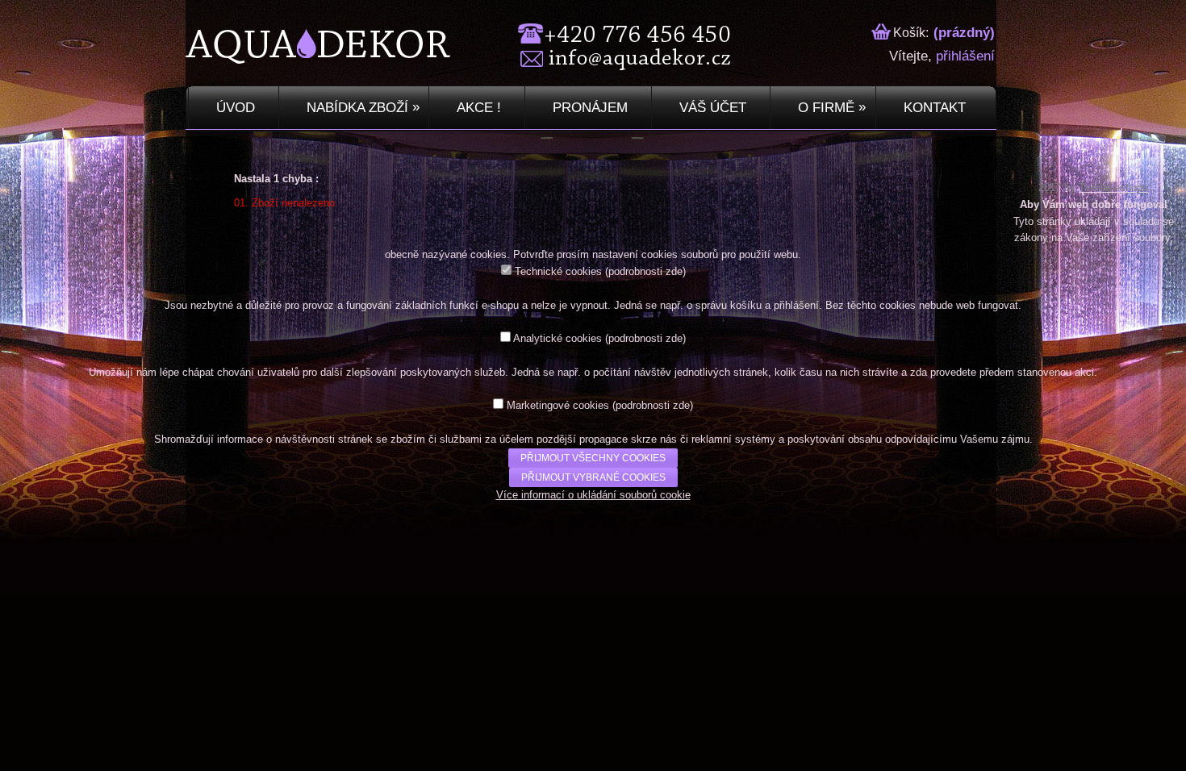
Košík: (909, 33)
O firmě (830, 107)
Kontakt (933, 107)
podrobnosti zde (645, 271)
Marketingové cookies (558, 405)
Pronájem (588, 107)
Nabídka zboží (361, 107)
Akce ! (477, 107)
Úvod (233, 107)
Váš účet (710, 107)
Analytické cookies (557, 338)
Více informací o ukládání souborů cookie (593, 495)
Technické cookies (558, 271)
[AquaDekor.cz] (217, 59)
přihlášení (965, 56)
